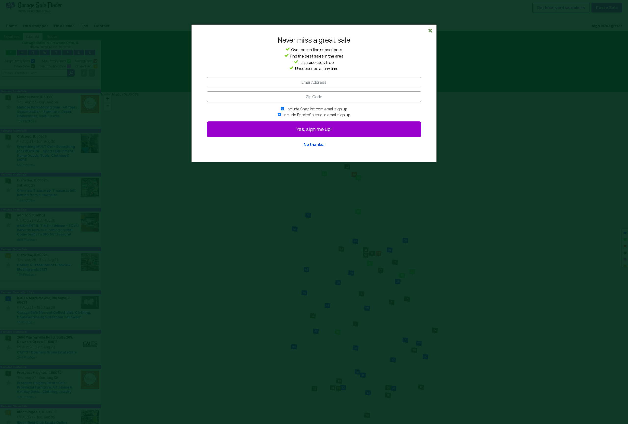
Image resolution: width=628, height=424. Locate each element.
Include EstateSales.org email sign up (317, 115)
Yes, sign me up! (314, 129)
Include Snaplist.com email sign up (317, 109)
